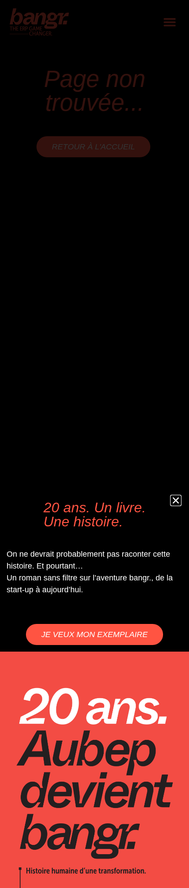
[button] (175, 500)
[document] (94, 444)
